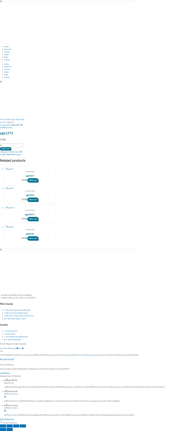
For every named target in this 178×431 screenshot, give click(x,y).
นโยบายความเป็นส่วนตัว (83, 355)
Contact (7, 60)
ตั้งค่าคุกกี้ (3, 359)
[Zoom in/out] (3, 426)
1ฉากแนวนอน (5, 125)
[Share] (16, 426)
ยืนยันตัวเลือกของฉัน (7, 419)
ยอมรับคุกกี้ (10, 359)
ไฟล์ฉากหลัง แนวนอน (13, 154)
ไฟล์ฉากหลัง (10, 119)
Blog (6, 57)
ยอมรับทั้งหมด (5, 373)
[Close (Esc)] (23, 426)
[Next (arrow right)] (10, 429)
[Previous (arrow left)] (3, 429)
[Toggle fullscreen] (10, 426)
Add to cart (6, 148)
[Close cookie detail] (1, 423)
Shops (6, 54)
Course (6, 52)
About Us (7, 49)
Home (6, 46)
